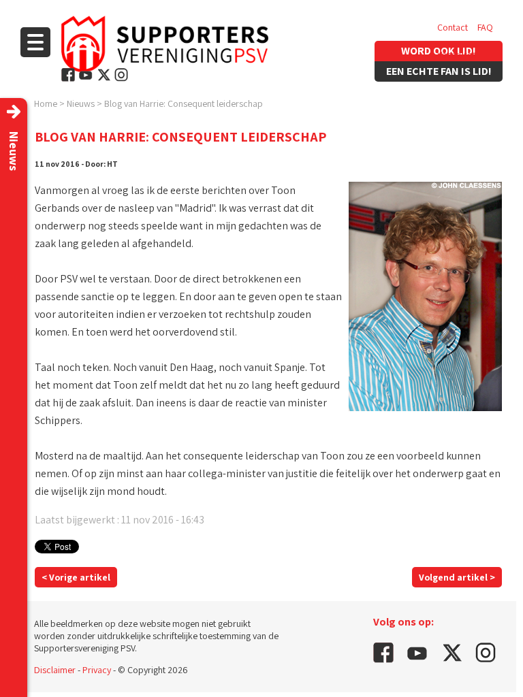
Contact (452, 27)
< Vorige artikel (76, 577)
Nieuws (81, 103)
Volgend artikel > (457, 577)
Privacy (96, 670)
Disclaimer (55, 670)
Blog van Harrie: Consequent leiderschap (183, 103)
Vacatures (456, 54)
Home (45, 103)
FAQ (485, 27)
